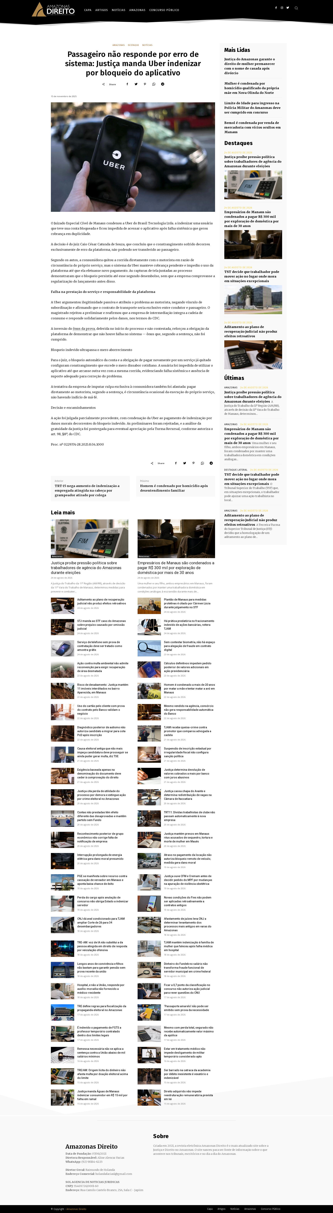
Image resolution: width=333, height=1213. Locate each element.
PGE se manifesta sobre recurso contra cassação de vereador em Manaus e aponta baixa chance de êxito (102, 880)
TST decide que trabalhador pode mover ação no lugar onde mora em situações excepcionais (251, 276)
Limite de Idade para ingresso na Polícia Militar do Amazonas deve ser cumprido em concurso (252, 107)
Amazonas (119, 45)
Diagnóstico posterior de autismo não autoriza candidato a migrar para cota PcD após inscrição (101, 731)
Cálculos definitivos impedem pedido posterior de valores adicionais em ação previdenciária (187, 667)
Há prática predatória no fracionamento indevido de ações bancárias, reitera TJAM (189, 624)
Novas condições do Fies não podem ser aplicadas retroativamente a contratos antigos (187, 901)
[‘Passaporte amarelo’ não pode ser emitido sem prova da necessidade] (149, 1012)
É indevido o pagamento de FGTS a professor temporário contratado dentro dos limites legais (99, 1031)
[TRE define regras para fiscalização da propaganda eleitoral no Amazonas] (62, 1012)
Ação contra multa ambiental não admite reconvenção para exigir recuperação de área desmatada (102, 667)
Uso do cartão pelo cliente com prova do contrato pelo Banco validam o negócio (101, 709)
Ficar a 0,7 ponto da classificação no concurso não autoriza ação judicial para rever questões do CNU (187, 988)
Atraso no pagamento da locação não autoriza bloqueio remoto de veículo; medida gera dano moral (188, 858)
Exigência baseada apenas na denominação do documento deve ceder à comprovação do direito (99, 773)
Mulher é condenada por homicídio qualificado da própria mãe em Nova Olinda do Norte (251, 88)
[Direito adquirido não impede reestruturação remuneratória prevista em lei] (149, 1097)
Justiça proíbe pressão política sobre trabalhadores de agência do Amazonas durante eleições (86, 568)
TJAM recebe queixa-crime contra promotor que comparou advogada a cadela (187, 731)
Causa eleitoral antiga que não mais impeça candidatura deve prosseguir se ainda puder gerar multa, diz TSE (102, 752)
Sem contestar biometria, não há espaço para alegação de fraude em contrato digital (189, 646)
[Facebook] (276, 7)
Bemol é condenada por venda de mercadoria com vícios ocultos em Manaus (252, 127)
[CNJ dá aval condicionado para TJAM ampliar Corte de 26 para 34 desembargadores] (62, 925)
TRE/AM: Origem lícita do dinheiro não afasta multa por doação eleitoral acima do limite (102, 1074)
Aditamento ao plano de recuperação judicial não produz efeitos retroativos (250, 331)
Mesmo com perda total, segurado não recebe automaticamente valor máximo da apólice (189, 1031)
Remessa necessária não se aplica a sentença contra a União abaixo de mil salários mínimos (101, 1052)
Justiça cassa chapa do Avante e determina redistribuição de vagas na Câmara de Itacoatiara (188, 795)
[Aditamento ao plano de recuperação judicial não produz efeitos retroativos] (62, 606)
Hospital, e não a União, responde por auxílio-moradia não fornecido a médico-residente (100, 988)
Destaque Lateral (236, 470)
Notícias (147, 45)
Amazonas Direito (76, 1209)
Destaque (133, 45)
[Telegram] (162, 84)
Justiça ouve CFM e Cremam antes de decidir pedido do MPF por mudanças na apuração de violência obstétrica (188, 880)
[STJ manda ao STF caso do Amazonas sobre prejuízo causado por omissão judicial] (62, 627)
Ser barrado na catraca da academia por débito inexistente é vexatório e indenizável (187, 1074)
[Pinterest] (145, 84)
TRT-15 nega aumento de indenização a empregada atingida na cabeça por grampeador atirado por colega (87, 490)
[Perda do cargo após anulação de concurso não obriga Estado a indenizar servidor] (62, 904)
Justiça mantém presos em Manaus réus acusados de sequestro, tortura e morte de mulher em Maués (188, 837)
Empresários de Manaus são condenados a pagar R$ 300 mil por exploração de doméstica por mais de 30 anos (176, 568)
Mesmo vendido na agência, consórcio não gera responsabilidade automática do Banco (189, 709)
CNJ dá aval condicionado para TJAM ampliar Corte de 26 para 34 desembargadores (101, 922)
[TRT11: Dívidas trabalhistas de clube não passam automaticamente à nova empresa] (149, 818)
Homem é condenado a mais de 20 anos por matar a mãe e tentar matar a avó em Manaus (189, 688)
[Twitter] (287, 7)
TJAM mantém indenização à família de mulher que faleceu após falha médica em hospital (189, 946)
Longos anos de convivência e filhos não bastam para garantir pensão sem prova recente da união (101, 967)
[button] (296, 8)
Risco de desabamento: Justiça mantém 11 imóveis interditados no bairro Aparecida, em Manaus (102, 688)
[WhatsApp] (154, 84)
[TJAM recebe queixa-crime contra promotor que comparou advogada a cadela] (149, 733)
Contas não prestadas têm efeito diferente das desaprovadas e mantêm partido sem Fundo (101, 816)
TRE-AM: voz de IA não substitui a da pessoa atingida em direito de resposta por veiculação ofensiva (102, 946)
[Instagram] (281, 7)
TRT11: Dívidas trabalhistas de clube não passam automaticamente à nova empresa (189, 816)
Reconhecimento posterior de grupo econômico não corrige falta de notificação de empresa (100, 837)
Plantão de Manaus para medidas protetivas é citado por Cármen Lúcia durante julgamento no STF (187, 603)
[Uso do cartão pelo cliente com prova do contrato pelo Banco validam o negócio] (62, 712)
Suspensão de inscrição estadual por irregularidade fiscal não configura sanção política (187, 752)
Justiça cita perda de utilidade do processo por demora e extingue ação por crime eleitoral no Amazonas (101, 795)
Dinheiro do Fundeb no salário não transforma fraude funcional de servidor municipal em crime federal (187, 967)
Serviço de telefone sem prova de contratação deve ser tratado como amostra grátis (99, 646)
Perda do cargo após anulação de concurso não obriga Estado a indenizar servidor (102, 901)
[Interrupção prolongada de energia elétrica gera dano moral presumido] (62, 861)
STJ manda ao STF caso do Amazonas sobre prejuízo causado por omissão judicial (101, 624)
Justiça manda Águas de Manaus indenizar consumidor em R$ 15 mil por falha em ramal (102, 1095)
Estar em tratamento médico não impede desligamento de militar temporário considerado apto (184, 1052)
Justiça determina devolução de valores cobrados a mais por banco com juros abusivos (186, 773)
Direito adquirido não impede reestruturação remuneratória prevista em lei (188, 1095)
